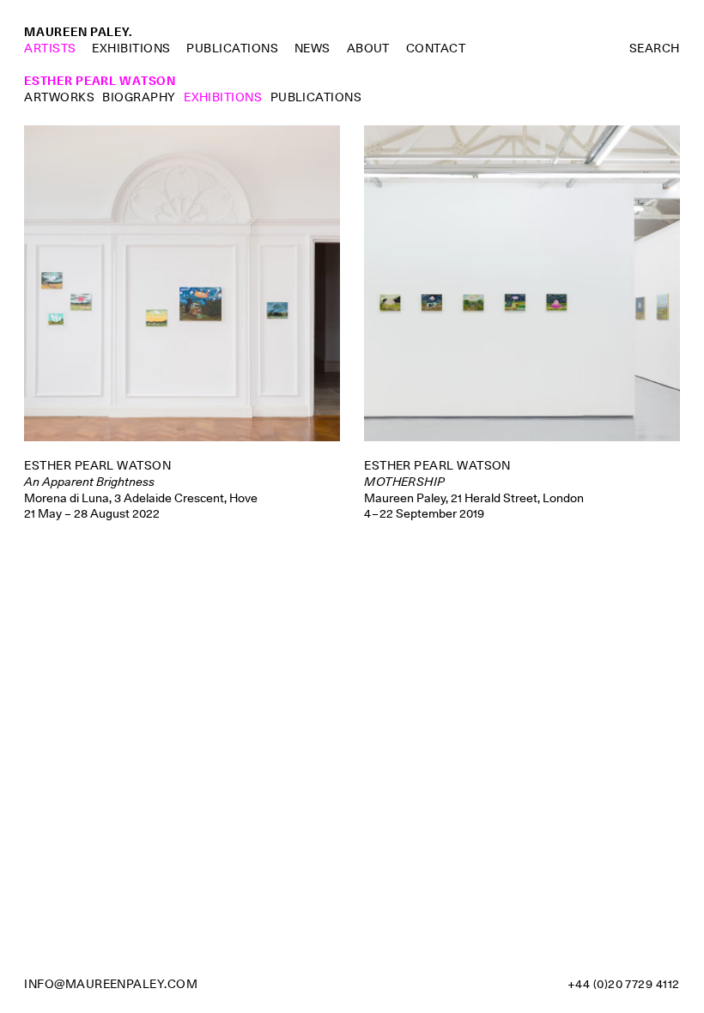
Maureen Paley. (78, 31)
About (368, 48)
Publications (232, 48)
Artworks (59, 97)
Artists (50, 48)
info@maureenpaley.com (110, 983)
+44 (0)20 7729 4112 (623, 983)
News (312, 48)
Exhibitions (131, 48)
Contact (435, 48)
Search (654, 48)
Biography (138, 97)
